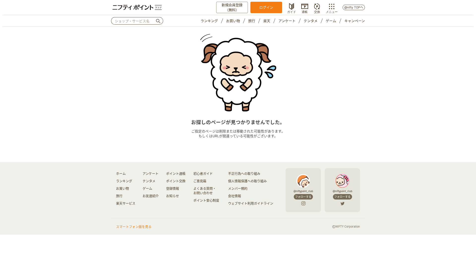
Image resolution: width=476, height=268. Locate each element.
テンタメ (311, 21)
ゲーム (331, 21)
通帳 (305, 11)
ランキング (209, 21)
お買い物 (233, 21)
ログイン (266, 7)
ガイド (291, 11)
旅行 (251, 21)
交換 (317, 11)
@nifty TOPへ (353, 7)
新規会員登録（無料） (232, 7)
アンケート (287, 21)
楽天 (266, 21)
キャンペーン (354, 21)
